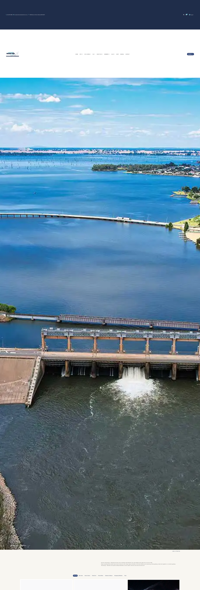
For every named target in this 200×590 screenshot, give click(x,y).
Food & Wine (100, 575)
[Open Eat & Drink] (90, 54)
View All (75, 575)
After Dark (81, 575)
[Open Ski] (94, 54)
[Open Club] (114, 54)
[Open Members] (109, 54)
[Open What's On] (102, 54)
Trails (125, 575)
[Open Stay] (82, 54)
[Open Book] (192, 54)
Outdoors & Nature (108, 575)
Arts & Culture (87, 575)
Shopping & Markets (118, 575)
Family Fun (94, 575)
